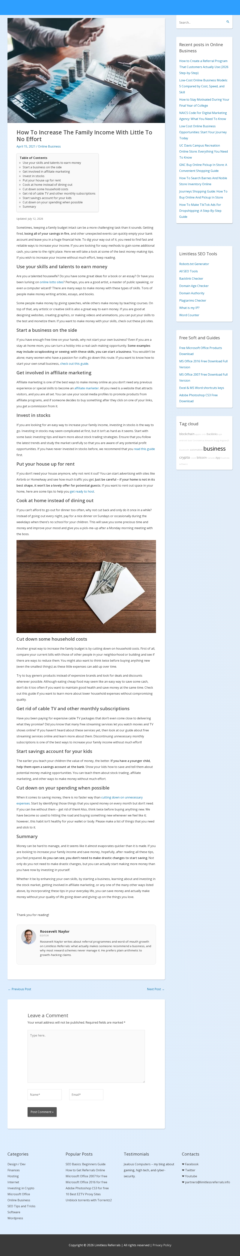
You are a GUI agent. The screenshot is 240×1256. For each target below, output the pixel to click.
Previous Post (19, 989)
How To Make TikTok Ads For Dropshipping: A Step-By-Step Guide (200, 211)
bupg (216, 440)
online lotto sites (51, 282)
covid (193, 458)
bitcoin (202, 457)
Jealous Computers (137, 1164)
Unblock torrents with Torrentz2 (89, 1200)
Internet (13, 1182)
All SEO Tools (188, 271)
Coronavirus (198, 440)
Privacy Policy (162, 1245)
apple (198, 434)
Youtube (191, 1176)
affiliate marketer (86, 388)
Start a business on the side (42, 167)
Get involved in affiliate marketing (46, 171)
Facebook (192, 1164)
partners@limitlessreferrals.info (207, 1182)
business (214, 448)
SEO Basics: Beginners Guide (86, 1164)
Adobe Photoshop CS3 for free (87, 1188)
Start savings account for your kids (47, 198)
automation (196, 449)
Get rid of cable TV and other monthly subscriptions (59, 193)
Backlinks (212, 434)
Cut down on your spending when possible (53, 202)
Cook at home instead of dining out (47, 185)
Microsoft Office (19, 1194)
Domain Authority (191, 293)
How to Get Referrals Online (85, 1170)
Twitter (190, 1170)
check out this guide (74, 364)
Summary (29, 206)
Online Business (49, 146)
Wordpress (15, 1218)
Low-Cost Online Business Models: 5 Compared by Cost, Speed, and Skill (203, 86)
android (183, 440)
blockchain (186, 434)
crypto (184, 457)
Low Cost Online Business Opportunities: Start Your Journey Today (203, 132)
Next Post (156, 989)
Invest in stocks (33, 176)
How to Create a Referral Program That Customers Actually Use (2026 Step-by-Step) (203, 67)
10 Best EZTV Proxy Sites (83, 1194)
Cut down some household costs (45, 189)
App (217, 457)
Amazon (209, 440)
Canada (211, 458)
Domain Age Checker (194, 286)
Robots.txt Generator (194, 264)
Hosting (13, 1176)
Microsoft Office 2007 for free (86, 1176)
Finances (14, 1170)
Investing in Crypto (21, 1188)
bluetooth (184, 450)
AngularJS (224, 440)
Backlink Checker (191, 278)
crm (204, 434)
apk (220, 434)
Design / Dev (17, 1164)
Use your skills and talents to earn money (52, 163)
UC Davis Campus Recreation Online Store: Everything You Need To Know (203, 151)
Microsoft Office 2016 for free (86, 1182)
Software (14, 1212)
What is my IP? (189, 308)
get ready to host (82, 491)
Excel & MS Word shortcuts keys (201, 388)
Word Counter (189, 315)
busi (190, 440)
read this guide (144, 449)
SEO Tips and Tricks (21, 1206)
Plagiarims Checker (192, 300)
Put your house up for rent (42, 180)
